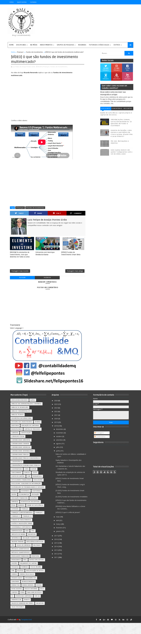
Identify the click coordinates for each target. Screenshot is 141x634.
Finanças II (16, 516)
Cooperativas (17, 469)
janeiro (58, 531)
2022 (56, 411)
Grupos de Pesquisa (65, 45)
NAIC (25, 560)
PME (13, 570)
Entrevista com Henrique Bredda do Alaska (45, 253)
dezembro (60, 429)
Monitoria (35, 556)
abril (57, 520)
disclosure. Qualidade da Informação (26, 483)
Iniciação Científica (30, 538)
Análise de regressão (20, 407)
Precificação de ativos (35, 570)
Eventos (21, 505)
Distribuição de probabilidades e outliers (28, 487)
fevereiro (59, 528)
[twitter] (100, 619)
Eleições (33, 498)
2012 (56, 554)
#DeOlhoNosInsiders (20, 400)
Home (11, 45)
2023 (56, 408)
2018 (56, 426)
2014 (56, 546)
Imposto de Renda (18, 534)
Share (39, 213)
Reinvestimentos (28, 581)
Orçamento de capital (28, 563)
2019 (56, 422)
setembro (59, 440)
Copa (26, 469)
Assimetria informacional (22, 418)
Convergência (17, 462)
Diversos (15, 491)
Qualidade (15, 581)
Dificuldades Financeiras (21, 480)
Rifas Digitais (17, 589)
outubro (59, 436)
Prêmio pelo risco (27, 574)
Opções (14, 563)
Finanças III (27, 516)
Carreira (15, 433)
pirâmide (24, 567)
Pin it (58, 213)
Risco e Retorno (31, 589)
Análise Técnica (18, 414)
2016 (56, 539)
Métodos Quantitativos (20, 549)
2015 (56, 543)
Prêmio (14, 574)
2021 (56, 415)
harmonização (17, 531)
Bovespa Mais (17, 429)
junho (58, 451)
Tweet (21, 213)
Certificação (26, 433)
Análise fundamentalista (21, 411)
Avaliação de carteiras (30, 425)
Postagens (100, 433)
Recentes (128, 108)
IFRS (32, 531)
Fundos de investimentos (34, 52)
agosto (59, 443)
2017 (56, 536)
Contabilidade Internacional (23, 451)
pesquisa (15, 567)
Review (39, 585)
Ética (13, 505)
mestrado (37, 545)
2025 (56, 404)
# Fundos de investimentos (35, 208)
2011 (56, 557)
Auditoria (15, 425)
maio (58, 517)
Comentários (116, 109)
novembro (60, 433)
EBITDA (14, 494)
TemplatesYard (26, 619)
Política (20, 570)
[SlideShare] (127, 2)
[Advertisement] (93, 23)
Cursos (27, 472)
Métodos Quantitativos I (21, 552)
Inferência (16, 538)
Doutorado (36, 491)
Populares (106, 108)
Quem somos (22, 2)
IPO (13, 545)
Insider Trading (18, 541)
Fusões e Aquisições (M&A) (22, 523)
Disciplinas (21, 45)
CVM (28, 476)
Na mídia (33, 45)
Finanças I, (46, 67)
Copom (33, 469)
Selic (42, 589)
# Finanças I (20, 208)
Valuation (40, 603)
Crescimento (16, 472)
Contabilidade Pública (20, 454)
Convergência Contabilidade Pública (26, 465)
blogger (22, 277)
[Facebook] (123, 2)
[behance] (123, 619)
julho (58, 447)
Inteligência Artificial (35, 541)
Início (11, 2)
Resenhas (82, 45)
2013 (56, 550)
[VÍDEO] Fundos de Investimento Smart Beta (70, 253)
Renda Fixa (16, 585)
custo (35, 472)
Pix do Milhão (36, 567)
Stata (22, 592)
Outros (117, 45)
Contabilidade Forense (20, 443)
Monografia (16, 560)
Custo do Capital (18, 476)
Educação (35, 494)
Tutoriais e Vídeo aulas (99, 45)
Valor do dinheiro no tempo (22, 603)
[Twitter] (131, 2)
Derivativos (37, 476)
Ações (32, 400)
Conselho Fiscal (18, 436)
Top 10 (37, 596)
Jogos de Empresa (24, 545)
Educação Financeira (20, 498)
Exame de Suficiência (35, 505)
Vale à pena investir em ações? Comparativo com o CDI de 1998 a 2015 (121, 152)
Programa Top (30, 578)
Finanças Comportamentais (22, 512)
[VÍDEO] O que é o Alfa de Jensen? (68, 512)
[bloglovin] (111, 619)
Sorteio (15, 592)
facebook (47, 277)
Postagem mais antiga (75, 271)
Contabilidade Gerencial (21, 447)
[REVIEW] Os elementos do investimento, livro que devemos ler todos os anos (20, 254)
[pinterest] (108, 619)
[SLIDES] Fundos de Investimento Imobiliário (71, 497)
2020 (56, 419)
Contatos (33, 2)
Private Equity (17, 578)
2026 (56, 401)
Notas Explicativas (37, 560)
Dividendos (25, 491)
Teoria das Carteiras (24, 596)
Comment (78, 213)
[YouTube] (115, 2)
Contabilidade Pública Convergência (26, 458)
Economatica (24, 494)
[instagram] (127, 619)
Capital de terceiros (32, 429)
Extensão (15, 509)
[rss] (119, 619)
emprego (15, 502)
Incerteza (32, 534)
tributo (27, 599)
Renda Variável (28, 585)
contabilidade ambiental (21, 440)
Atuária (37, 422)
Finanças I (20, 52)
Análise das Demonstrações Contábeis (26, 404)
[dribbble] (115, 619)
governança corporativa (21, 527)
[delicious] (131, 619)
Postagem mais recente (20, 271)
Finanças (24, 509)
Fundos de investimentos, (59, 67)
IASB (27, 531)
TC (12, 596)
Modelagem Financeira (20, 556)
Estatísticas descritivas (30, 502)
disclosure (38, 480)
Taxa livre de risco (34, 592)
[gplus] (104, 619)
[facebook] (96, 619)
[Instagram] (119, 2)
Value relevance (18, 607)
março (58, 524)
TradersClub (16, 599)
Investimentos (46, 45)
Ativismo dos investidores (22, 422)
